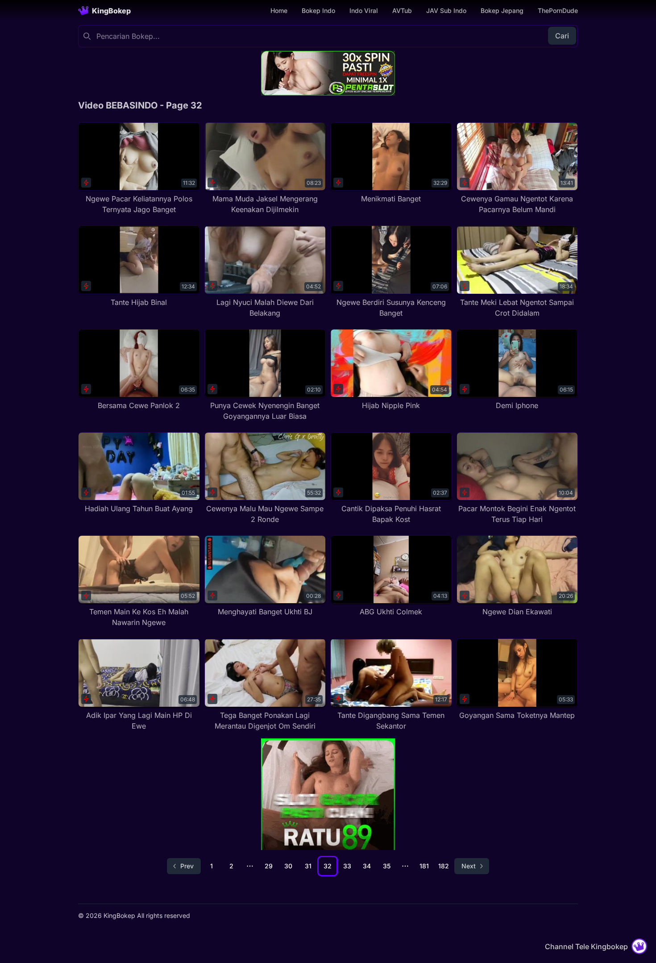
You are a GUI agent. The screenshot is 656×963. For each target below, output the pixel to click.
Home (278, 10)
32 (328, 866)
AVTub (402, 10)
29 (269, 866)
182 (443, 866)
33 (347, 866)
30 (288, 866)
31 (308, 866)
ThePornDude (558, 10)
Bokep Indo (318, 10)
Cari (562, 35)
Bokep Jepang (502, 10)
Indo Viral (363, 10)
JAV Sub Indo (446, 10)
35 (386, 866)
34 (367, 866)
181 (424, 866)
